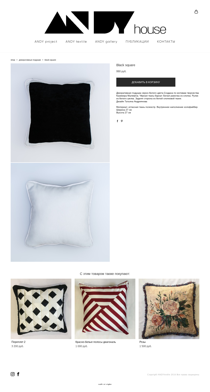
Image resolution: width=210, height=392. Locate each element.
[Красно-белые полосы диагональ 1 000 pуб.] (105, 309)
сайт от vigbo (105, 384)
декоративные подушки (30, 60)
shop (13, 60)
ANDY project (46, 41)
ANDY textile (76, 41)
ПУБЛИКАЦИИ (137, 41)
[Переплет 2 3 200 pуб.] (41, 309)
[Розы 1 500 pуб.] (169, 309)
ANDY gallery (106, 41)
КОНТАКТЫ (166, 41)
